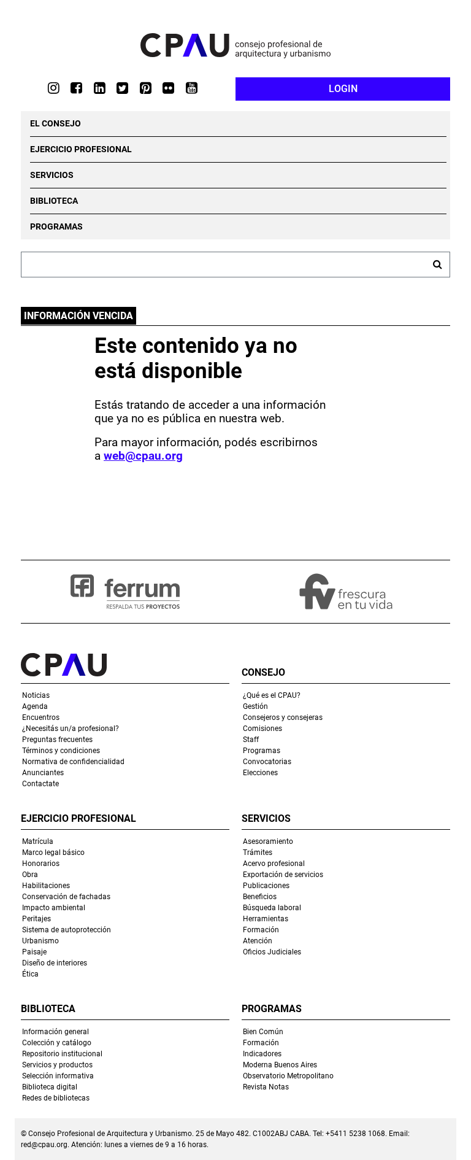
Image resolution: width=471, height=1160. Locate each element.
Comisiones (262, 728)
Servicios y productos (57, 1065)
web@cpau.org (143, 456)
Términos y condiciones (61, 750)
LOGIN (343, 89)
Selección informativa (58, 1076)
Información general (55, 1031)
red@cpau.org (44, 1144)
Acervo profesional (274, 863)
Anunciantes (43, 772)
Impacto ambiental (53, 907)
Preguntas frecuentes (57, 739)
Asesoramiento (268, 841)
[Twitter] (128, 87)
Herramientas (265, 918)
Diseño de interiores (54, 963)
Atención (257, 941)
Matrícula (37, 841)
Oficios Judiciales (272, 952)
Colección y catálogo (56, 1042)
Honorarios (40, 863)
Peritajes (36, 918)
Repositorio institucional (62, 1054)
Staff (251, 739)
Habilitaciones (46, 885)
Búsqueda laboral (272, 907)
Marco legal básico (53, 852)
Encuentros (40, 717)
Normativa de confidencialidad (73, 761)
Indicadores (262, 1054)
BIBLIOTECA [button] (54, 201)
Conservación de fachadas (66, 896)
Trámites (257, 852)
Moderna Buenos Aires (280, 1065)
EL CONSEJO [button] (55, 123)
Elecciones (260, 772)
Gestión (255, 706)
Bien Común (263, 1031)
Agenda (35, 706)
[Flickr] (174, 87)
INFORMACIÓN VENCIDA (78, 316)
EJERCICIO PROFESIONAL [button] (81, 149)
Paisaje (34, 952)
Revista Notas (266, 1087)
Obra (30, 874)
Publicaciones (266, 885)
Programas (261, 750)
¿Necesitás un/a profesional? (70, 728)
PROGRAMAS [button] (56, 226)
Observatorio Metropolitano (288, 1076)
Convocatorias (267, 761)
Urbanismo (40, 941)
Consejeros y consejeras (283, 717)
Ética (30, 974)
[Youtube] (197, 87)
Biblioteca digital (49, 1087)
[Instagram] (59, 87)
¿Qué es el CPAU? (272, 695)
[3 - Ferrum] (125, 591)
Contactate (40, 783)
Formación (261, 930)
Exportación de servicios (283, 874)
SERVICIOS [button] (52, 175)
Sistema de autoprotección (66, 930)
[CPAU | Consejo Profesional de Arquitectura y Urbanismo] (235, 45)
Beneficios (260, 896)
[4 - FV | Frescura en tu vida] (346, 591)
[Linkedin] (105, 87)
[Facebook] (82, 87)
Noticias (36, 695)
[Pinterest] (151, 87)
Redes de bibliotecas (56, 1098)
